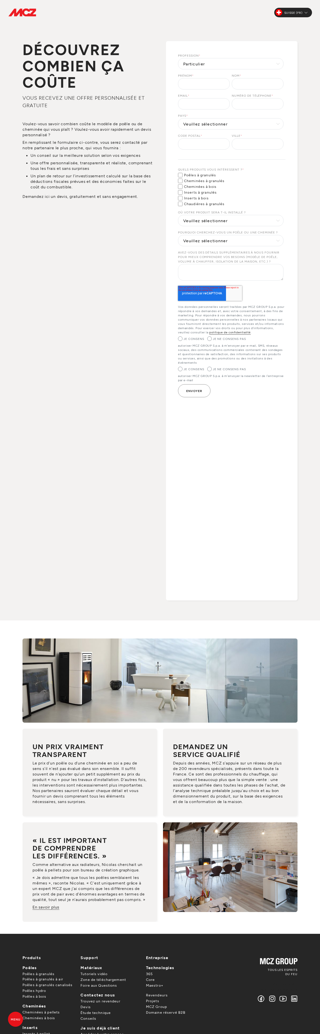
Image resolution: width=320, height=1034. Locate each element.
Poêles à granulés (38, 974)
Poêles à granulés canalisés (47, 985)
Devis (85, 1007)
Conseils (88, 1018)
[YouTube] (283, 998)
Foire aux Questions (98, 985)
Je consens (194, 338)
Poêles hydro (34, 990)
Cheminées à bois (38, 1018)
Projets (152, 1001)
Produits (31, 957)
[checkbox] (231, 189)
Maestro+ (154, 985)
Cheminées (34, 1005)
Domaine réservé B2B (166, 1012)
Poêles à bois (34, 996)
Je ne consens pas (229, 338)
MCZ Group (156, 1006)
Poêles (29, 967)
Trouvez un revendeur (100, 1001)
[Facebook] (261, 998)
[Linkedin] (293, 998)
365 (149, 974)
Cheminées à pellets (41, 1012)
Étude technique (95, 1012)
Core (150, 979)
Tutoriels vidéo (94, 974)
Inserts (30, 1027)
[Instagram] (272, 998)
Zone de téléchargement (103, 979)
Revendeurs (157, 995)
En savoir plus (45, 906)
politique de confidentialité (230, 332)
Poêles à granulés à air (42, 979)
